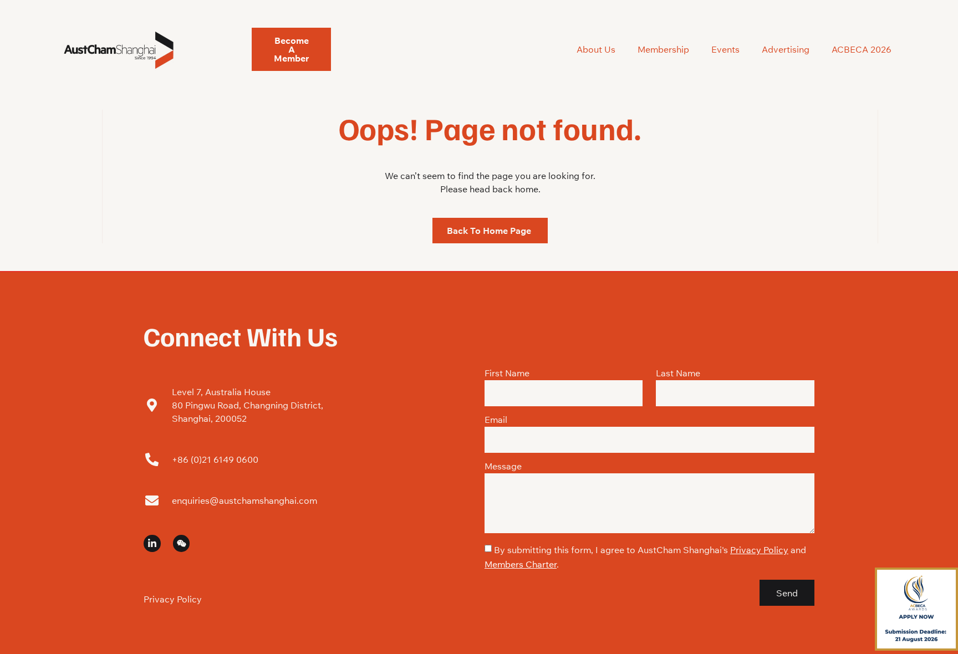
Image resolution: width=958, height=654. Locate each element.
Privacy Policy (173, 599)
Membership (663, 49)
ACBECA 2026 (861, 49)
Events (725, 49)
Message (503, 467)
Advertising (785, 49)
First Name (507, 374)
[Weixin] (181, 543)
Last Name (678, 374)
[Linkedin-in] (152, 543)
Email (496, 420)
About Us (596, 49)
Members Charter (521, 564)
